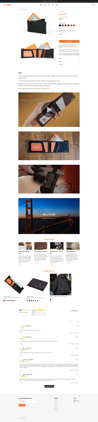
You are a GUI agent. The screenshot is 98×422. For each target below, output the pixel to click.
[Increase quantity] (64, 36)
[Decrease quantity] (60, 36)
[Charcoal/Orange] (14, 300)
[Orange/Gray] (6, 300)
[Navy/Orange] (37, 300)
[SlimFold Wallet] (7, 5)
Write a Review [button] (75, 310)
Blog (52, 5)
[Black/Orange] (10, 300)
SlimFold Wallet (23, 418)
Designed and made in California (40, 251)
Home (19, 9)
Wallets (41, 5)
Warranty (61, 64)
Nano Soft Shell (23, 9)
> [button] (49, 386)
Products (56, 401)
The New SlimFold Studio (71, 251)
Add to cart (69, 41)
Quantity (61, 34)
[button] (49, 110)
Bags (45, 5)
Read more (20, 265)
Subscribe (22, 405)
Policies (55, 409)
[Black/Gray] (8, 300)
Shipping (60, 61)
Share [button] (22, 332)
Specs (60, 58)
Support (57, 5)
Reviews (56, 404)
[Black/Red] (12, 300)
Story (49, 5)
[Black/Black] (4, 300)
